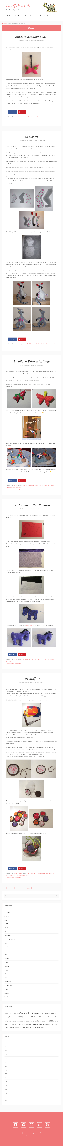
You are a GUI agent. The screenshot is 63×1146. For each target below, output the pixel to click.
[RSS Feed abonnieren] (47, 1124)
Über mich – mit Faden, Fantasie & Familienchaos (43, 15)
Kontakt (25, 15)
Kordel (52, 659)
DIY (5, 931)
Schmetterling (51, 485)
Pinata (6, 977)
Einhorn (32, 659)
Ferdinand (37, 659)
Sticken (6, 989)
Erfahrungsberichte (10, 939)
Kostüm (22, 1024)
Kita (15, 1024)
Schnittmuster (8, 985)
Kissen (12, 1024)
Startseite (9, 15)
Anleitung (29, 873)
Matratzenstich (30, 625)
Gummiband (20, 1021)
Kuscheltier (45, 343)
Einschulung (8, 935)
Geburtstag (51, 1017)
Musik (6, 970)
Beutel (35, 1013)
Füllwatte (33, 116)
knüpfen (7, 962)
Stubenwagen (17, 487)
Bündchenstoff (41, 1013)
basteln (18, 1013)
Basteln (16, 873)
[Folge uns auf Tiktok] (40, 1124)
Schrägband (8, 1027)
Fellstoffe (35, 343)
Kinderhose (55, 1021)
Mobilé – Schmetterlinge (31, 361)
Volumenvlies (30, 1027)
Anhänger (25, 116)
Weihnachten (37, 1027)
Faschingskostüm (27, 1017)
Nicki (19, 119)
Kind (42, 116)
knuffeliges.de (18, 6)
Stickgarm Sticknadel (15, 875)
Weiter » (28, 888)
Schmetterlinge (10, 487)
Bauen (6, 927)
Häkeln (6, 954)
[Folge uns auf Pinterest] (24, 1124)
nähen (42, 1024)
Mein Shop (18, 15)
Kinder (49, 659)
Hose (29, 1021)
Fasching (20, 1017)
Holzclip (38, 116)
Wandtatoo (7, 997)
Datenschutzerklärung (41, 1133)
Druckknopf (51, 1013)
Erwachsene (12, 1017)
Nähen (15, 116)
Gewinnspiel (8, 950)
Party (49, 1024)
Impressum (18, 1133)
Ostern (46, 1024)
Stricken (7, 993)
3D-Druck (7, 912)
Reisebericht (8, 981)
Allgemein (7, 920)
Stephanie (41, 40)
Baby (29, 116)
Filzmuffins (31, 679)
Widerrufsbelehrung (29, 1133)
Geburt (46, 1017)
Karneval (7, 958)
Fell (31, 343)
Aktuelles (7, 916)
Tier (55, 343)
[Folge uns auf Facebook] (15, 1124)
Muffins (8, 875)
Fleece (36, 1017)
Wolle (42, 1027)
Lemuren (31, 136)
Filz (41, 659)
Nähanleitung (36, 1024)
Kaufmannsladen (50, 873)
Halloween (25, 1021)
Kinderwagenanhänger (31, 37)
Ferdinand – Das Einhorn (31, 505)
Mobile (45, 485)
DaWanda (47, 1013)
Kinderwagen (46, 116)
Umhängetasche (23, 1027)
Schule (12, 1027)
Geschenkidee (8, 947)
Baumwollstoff (26, 343)
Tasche (16, 1027)
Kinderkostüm (8, 1024)
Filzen (6, 943)
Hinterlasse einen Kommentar (13, 121)
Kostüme (7, 966)
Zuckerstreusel (25, 875)
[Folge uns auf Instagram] (31, 1124)
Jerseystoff (41, 485)
